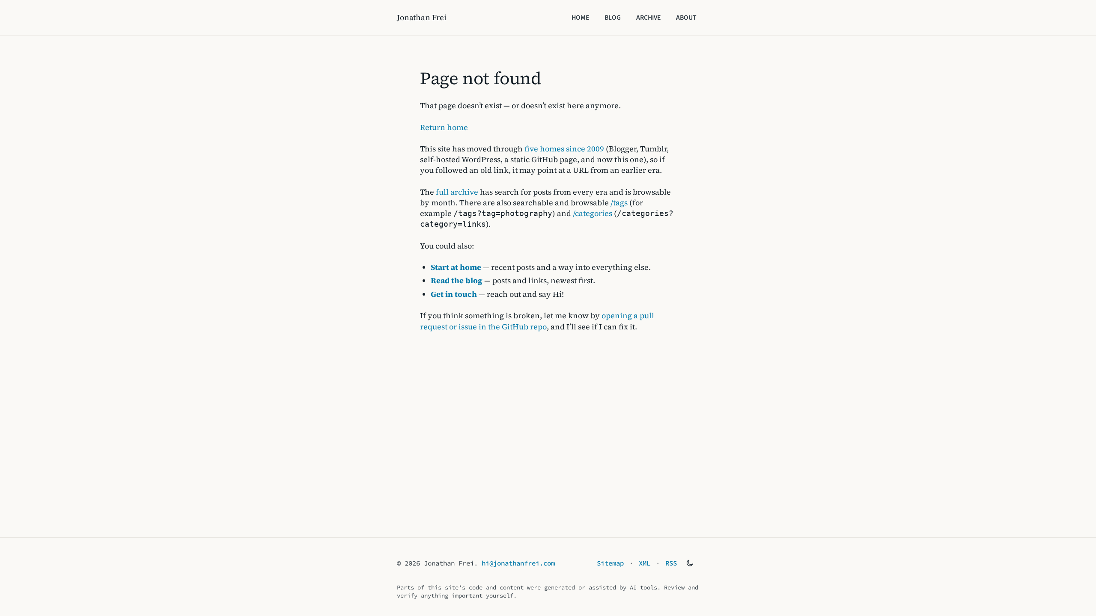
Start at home (456, 267)
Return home (444, 127)
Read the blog (456, 280)
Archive (648, 17)
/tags (619, 202)
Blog (613, 17)
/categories (592, 213)
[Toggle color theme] (689, 563)
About (686, 17)
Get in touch (454, 294)
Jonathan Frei (422, 17)
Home (580, 17)
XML (644, 563)
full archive (457, 192)
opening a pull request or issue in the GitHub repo (537, 321)
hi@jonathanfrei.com (518, 563)
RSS (671, 563)
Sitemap (610, 563)
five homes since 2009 (564, 148)
